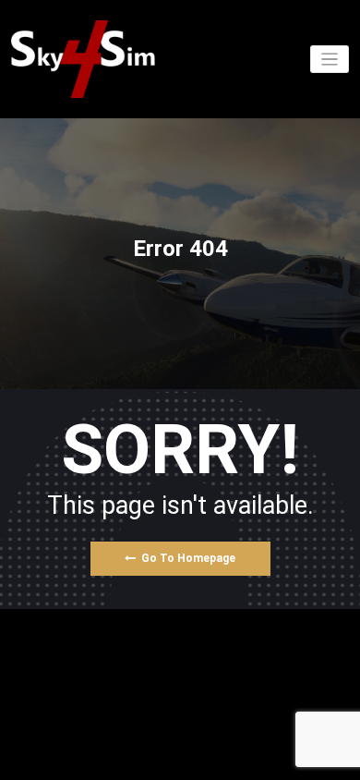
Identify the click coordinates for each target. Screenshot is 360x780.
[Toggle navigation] (330, 59)
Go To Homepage (188, 558)
